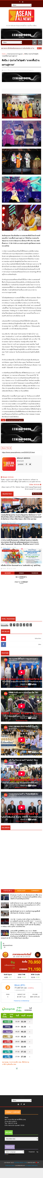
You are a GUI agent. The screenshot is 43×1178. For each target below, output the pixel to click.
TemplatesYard (9, 1165)
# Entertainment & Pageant (15, 420)
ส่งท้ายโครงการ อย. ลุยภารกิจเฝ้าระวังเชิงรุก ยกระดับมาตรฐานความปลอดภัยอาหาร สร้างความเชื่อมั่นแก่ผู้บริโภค (25, 905)
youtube (20, 464)
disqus (21, 573)
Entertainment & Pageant (15, 54)
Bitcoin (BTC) (19, 985)
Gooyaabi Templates (31, 1165)
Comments (35, 891)
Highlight (21, 891)
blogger (8, 573)
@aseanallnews (7, 945)
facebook (35, 573)
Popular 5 (8, 891)
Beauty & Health (24, 48)
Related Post (7, 494)
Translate (12, 1154)
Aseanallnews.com (20, 1162)
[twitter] (24, 1104)
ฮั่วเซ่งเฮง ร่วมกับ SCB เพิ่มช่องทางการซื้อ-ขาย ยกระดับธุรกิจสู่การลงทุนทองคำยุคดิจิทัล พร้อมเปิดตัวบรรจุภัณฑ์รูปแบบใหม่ (26, 896)
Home (4, 54)
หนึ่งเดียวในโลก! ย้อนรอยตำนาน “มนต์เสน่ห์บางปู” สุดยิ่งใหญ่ (20, 565)
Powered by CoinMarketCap (21, 1001)
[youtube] (23, 2)
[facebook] (20, 2)
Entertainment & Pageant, (26, 70)
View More (38, 494)
